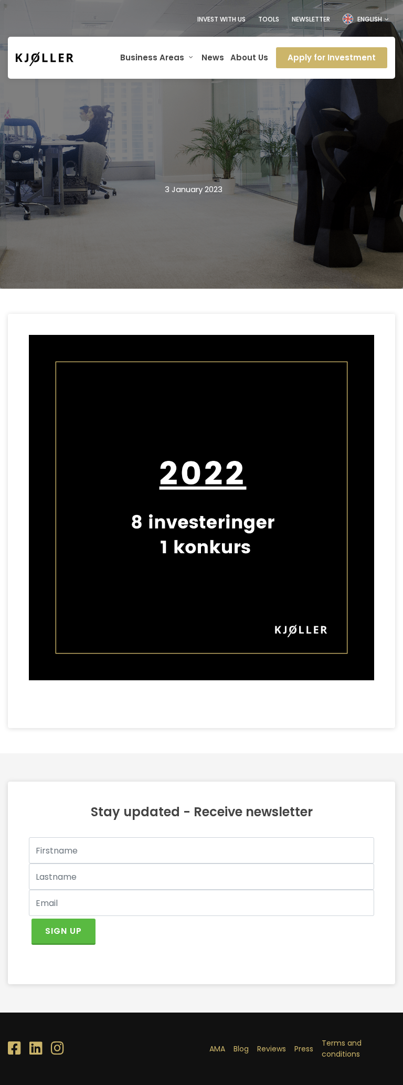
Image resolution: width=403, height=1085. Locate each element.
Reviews (271, 1049)
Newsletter (311, 19)
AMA (217, 1049)
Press (303, 1049)
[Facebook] (14, 1049)
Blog (241, 1049)
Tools (268, 19)
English (369, 19)
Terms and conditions (342, 1048)
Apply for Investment (332, 57)
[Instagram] (57, 1049)
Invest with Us (221, 19)
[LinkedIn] (36, 1049)
